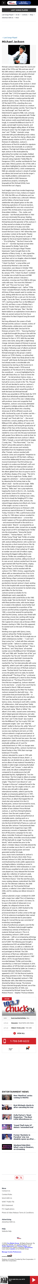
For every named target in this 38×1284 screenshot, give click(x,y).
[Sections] (3, 2)
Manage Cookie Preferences (11, 1252)
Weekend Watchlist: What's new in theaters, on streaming (24, 1147)
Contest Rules (7, 1194)
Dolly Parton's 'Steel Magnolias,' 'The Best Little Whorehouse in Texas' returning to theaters (23, 1117)
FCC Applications (8, 1209)
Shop (31, 15)
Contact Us (6, 1191)
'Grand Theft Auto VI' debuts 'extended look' (24, 1126)
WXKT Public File (8, 1202)
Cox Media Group (13, 1243)
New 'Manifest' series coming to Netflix (23, 1097)
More (17, 17)
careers (12, 1249)
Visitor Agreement (8, 1246)
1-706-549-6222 (19, 1041)
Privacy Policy (22, 1246)
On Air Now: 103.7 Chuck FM (19, 1012)
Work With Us (7, 1198)
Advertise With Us (8, 1222)
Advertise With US (7, 17)
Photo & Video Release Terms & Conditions (18, 1213)
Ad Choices (29, 1247)
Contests (25, 15)
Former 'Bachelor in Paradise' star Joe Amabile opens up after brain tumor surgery (24, 1137)
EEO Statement (7, 1205)
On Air (18, 15)
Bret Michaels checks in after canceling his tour (24, 1106)
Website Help (6, 1231)
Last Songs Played (7, 15)
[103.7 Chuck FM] (19, 3)
